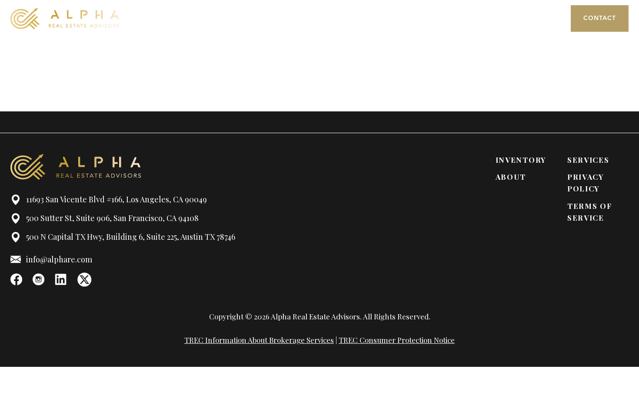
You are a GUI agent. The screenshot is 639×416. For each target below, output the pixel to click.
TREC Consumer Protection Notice (397, 340)
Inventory (314, 18)
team (395, 18)
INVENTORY (521, 159)
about (360, 18)
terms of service (589, 211)
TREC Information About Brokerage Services (259, 340)
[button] (531, 18)
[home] (64, 18)
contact (599, 18)
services (476, 18)
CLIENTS (432, 18)
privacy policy (585, 182)
